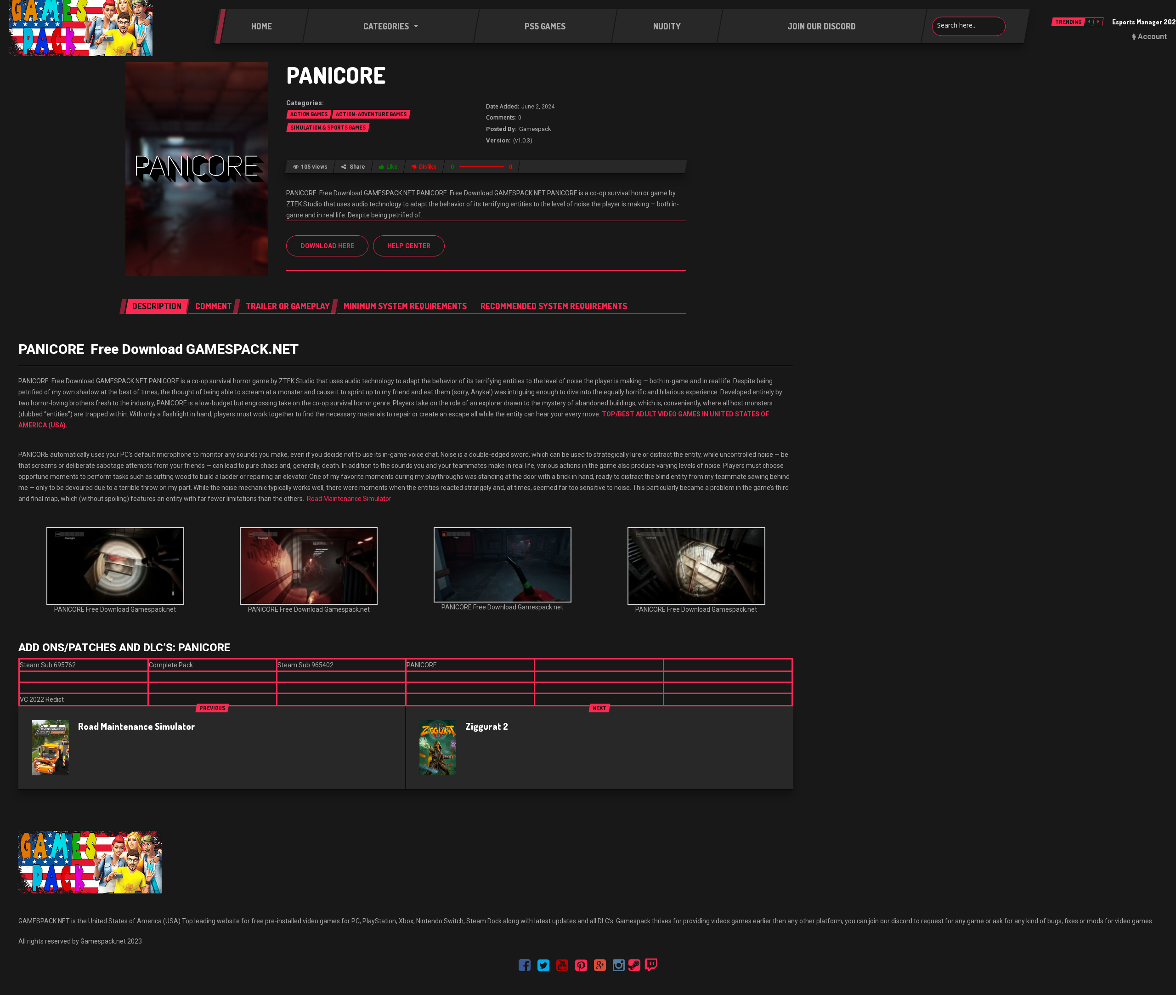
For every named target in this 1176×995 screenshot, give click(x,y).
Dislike (428, 167)
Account (1152, 36)
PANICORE (335, 74)
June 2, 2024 (537, 106)
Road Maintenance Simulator (349, 498)
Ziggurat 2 (486, 726)
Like (392, 167)
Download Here (327, 246)
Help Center (408, 246)
